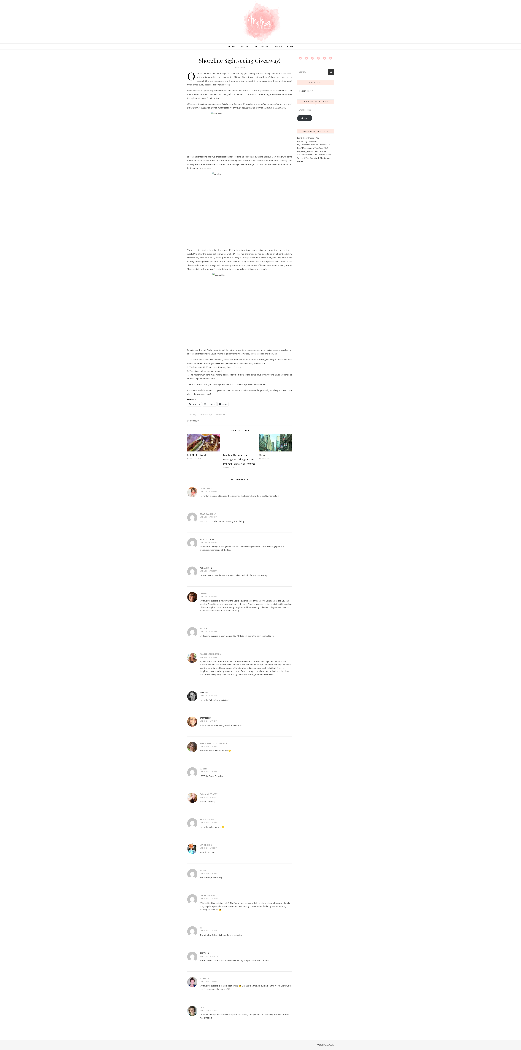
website (207, 168)
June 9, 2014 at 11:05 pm (208, 696)
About (231, 46)
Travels (277, 46)
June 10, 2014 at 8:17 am (208, 797)
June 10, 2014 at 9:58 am (208, 873)
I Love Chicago (206, 414)
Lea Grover (206, 845)
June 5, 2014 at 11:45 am (208, 542)
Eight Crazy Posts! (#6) (308, 137)
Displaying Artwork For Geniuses (312, 151)
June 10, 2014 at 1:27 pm (208, 931)
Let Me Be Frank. (197, 455)
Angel (203, 870)
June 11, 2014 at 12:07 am (209, 956)
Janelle (203, 768)
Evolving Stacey (208, 794)
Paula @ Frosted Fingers (213, 743)
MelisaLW (194, 420)
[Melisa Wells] (260, 22)
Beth (202, 927)
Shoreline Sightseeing (203, 90)
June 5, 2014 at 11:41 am (208, 517)
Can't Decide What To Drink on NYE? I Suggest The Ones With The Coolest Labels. (314, 158)
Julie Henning (207, 819)
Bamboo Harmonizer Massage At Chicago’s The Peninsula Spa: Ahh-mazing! (239, 459)
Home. (263, 455)
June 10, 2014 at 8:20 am (208, 823)
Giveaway (192, 414)
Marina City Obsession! (307, 141)
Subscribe (304, 118)
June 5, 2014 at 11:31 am (208, 492)
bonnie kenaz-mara (210, 654)
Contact (245, 46)
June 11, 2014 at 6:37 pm (208, 1010)
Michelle (204, 978)
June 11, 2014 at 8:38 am (208, 981)
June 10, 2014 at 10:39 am (209, 899)
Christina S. (206, 488)
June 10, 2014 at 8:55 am (208, 848)
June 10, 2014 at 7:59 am (208, 746)
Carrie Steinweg (208, 895)
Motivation (261, 46)
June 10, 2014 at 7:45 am (208, 721)
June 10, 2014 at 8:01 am (208, 772)
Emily (202, 1007)
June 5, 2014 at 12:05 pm (208, 571)
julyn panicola (208, 514)
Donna (203, 593)
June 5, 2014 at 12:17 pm (208, 596)
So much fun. (221, 414)
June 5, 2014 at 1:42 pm (208, 632)
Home (290, 46)
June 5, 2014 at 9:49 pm (208, 657)
